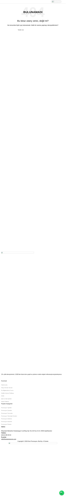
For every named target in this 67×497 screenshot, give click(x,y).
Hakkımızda (4, 385)
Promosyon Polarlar (6, 424)
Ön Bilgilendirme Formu (7, 390)
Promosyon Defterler (6, 418)
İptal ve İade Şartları (6, 398)
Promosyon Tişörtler (6, 407)
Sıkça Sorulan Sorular (7, 387)
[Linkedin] (3, 377)
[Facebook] (12, 377)
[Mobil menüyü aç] (63, 1)
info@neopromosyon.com (8, 439)
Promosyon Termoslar (7, 413)
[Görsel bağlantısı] (17, 312)
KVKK (2, 396)
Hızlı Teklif (57, 1)
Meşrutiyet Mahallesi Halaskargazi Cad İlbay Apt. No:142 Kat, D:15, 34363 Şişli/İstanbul (26, 431)
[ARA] (47, 30)
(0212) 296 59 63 (6, 435)
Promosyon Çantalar (6, 410)
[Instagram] (8, 377)
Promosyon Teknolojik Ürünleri (9, 416)
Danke (46, 441)
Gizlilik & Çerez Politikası (7, 393)
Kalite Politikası (5, 401)
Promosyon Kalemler (6, 421)
